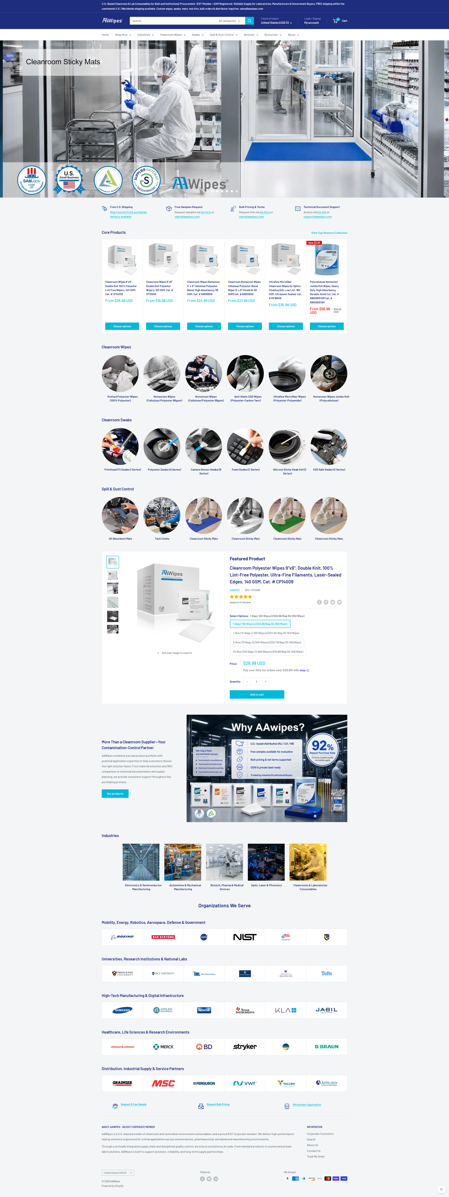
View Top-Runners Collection (329, 232)
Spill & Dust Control (222, 34)
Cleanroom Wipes (171, 34)
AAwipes (235, 590)
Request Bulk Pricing (218, 1104)
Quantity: (235, 681)
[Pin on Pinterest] (326, 601)
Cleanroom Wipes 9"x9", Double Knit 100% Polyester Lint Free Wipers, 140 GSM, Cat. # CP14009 (121, 288)
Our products (115, 793)
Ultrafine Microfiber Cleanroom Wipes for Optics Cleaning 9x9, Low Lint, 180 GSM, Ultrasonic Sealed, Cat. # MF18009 (285, 290)
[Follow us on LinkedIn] (215, 1178)
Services (249, 34)
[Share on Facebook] (319, 601)
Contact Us (313, 1150)
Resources (271, 34)
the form (206, 212)
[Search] (249, 21)
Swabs (196, 34)
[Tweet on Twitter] (332, 601)
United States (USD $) (115, 1172)
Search (311, 1139)
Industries (144, 34)
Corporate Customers (320, 1133)
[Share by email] (339, 601)
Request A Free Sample (133, 1104)
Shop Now (121, 34)
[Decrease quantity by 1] (247, 681)
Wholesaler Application (307, 1104)
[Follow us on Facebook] (202, 1178)
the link (321, 212)
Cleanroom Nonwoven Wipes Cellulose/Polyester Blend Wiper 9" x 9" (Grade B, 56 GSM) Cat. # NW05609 (244, 288)
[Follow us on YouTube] (209, 1178)
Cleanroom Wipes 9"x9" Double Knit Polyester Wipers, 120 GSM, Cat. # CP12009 (159, 288)
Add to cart (257, 694)
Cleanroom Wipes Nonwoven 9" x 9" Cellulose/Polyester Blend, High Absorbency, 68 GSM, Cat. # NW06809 (203, 288)
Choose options (122, 326)
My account (311, 22)
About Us (312, 1145)
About (291, 34)
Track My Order (316, 1156)
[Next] (347, 286)
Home (105, 34)
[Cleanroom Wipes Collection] (224, 119)
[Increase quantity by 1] (265, 681)
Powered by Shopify (112, 1185)
